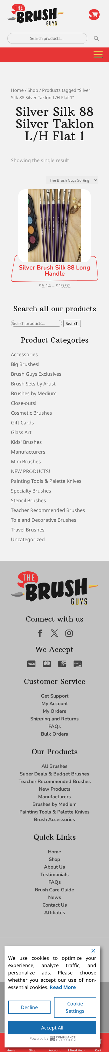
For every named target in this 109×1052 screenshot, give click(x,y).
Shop (33, 90)
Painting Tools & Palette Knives (46, 481)
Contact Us (54, 905)
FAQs (54, 726)
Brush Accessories (54, 819)
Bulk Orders (54, 734)
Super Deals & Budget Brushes (54, 774)
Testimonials (54, 874)
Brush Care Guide (54, 890)
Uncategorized (28, 539)
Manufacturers (28, 451)
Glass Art (21, 432)
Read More (63, 987)
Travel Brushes (28, 529)
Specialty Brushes (31, 490)
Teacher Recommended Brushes (48, 510)
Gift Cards (22, 422)
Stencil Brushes (28, 500)
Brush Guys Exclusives (36, 374)
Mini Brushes (26, 461)
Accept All (52, 1027)
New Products (55, 789)
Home (17, 90)
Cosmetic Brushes (31, 412)
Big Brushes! (25, 364)
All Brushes (54, 766)
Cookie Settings (75, 1007)
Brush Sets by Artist (33, 383)
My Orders (54, 711)
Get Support (54, 696)
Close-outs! (23, 403)
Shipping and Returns (54, 719)
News (54, 897)
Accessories (24, 354)
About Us (54, 867)
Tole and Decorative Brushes (43, 520)
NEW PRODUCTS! (30, 471)
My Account (54, 703)
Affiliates (54, 912)
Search (72, 323)
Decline (29, 1007)
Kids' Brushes (26, 442)
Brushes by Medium (34, 393)
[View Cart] (94, 14)
